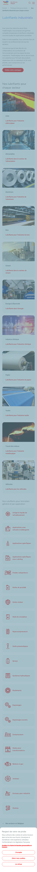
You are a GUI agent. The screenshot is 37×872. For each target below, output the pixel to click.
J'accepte (18, 852)
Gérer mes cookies (18, 858)
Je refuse (18, 864)
